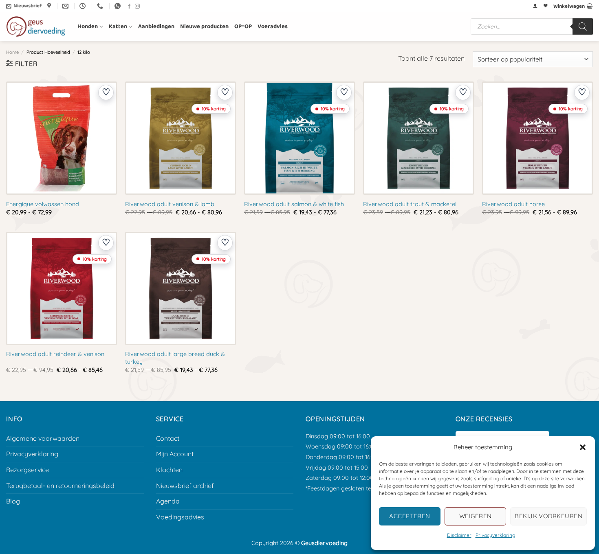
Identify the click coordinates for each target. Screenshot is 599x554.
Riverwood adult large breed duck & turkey (175, 357)
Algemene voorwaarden (42, 438)
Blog (13, 501)
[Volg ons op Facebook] (129, 6)
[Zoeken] (583, 26)
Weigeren (475, 516)
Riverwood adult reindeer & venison (55, 354)
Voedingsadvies (180, 517)
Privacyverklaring (495, 535)
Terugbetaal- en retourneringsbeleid (60, 485)
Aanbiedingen (156, 26)
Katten (118, 26)
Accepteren (409, 516)
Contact (167, 438)
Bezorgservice (27, 470)
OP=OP (243, 26)
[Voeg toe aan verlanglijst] (106, 92)
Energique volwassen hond (42, 204)
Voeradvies (273, 26)
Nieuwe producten (204, 26)
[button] (583, 447)
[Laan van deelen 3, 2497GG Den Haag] (50, 6)
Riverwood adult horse (513, 204)
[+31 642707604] (101, 6)
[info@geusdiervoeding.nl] (66, 6)
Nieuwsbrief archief (185, 485)
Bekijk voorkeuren (548, 516)
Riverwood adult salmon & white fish (294, 204)
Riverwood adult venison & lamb (169, 204)
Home (12, 52)
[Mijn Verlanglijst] (546, 6)
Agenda (168, 501)
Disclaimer (459, 535)
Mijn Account (175, 454)
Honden (87, 26)
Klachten (169, 470)
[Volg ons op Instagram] (137, 6)
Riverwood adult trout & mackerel (409, 204)
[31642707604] (119, 6)
